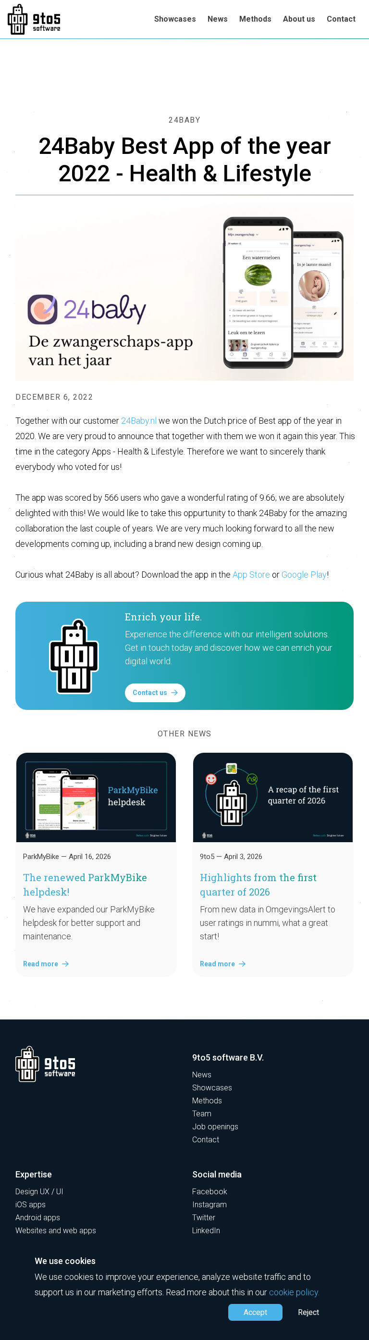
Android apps (37, 1217)
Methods (255, 19)
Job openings (215, 1126)
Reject (308, 1312)
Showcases (175, 19)
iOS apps (30, 1204)
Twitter (203, 1217)
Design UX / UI (39, 1191)
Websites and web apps (55, 1230)
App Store (251, 574)
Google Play (304, 574)
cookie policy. (294, 1292)
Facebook (209, 1191)
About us (299, 19)
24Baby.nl (139, 421)
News (218, 19)
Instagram (209, 1204)
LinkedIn (206, 1230)
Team (201, 1113)
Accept (255, 1312)
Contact (341, 19)
